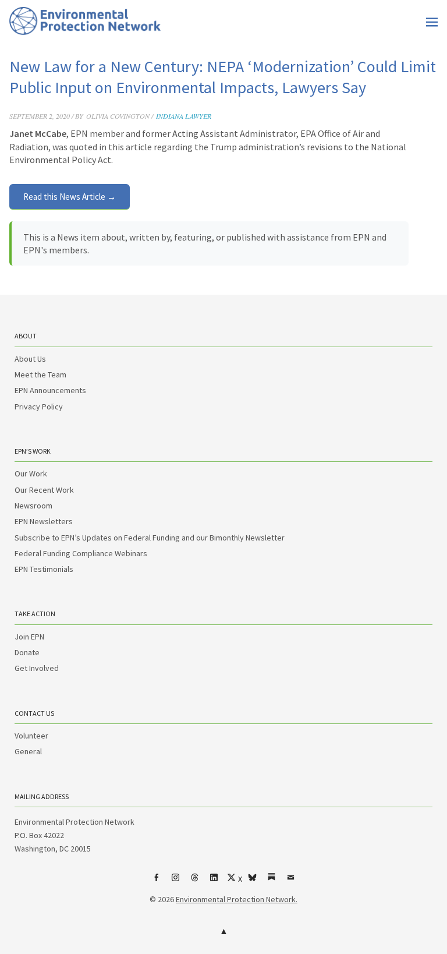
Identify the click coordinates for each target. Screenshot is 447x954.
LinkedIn (214, 882)
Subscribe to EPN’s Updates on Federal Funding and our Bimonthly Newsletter (150, 537)
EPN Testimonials (44, 569)
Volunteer (31, 735)
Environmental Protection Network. (236, 899)
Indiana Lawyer (183, 116)
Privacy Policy (39, 406)
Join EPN (29, 636)
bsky (252, 882)
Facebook (156, 882)
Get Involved (37, 668)
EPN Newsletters (44, 521)
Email (291, 882)
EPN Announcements (50, 390)
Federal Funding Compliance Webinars (81, 553)
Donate (27, 652)
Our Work (31, 473)
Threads (195, 882)
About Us (30, 359)
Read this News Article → (69, 196)
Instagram (176, 882)
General (28, 751)
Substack (272, 882)
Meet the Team (40, 374)
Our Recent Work (44, 490)
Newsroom (33, 505)
